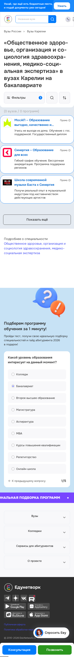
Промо (63, 120)
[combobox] (34, 19)
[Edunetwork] (8, 19)
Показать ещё (37, 219)
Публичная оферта (14, 624)
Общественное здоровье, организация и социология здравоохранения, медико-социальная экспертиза (35, 248)
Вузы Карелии (36, 31)
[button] (37, 517)
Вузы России (12, 31)
